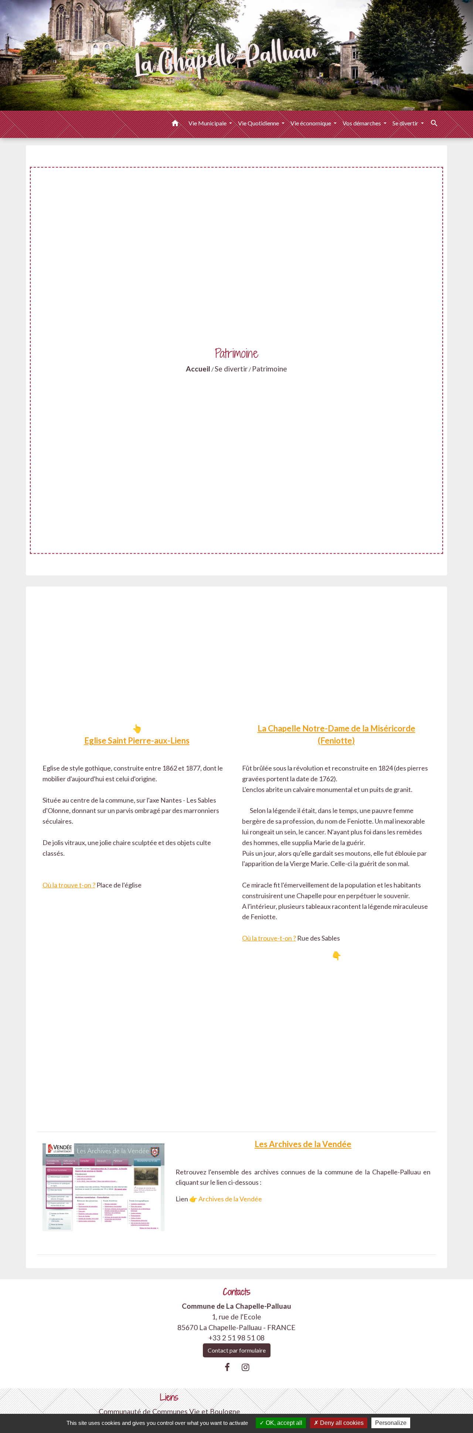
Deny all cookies (341, 1423)
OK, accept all (283, 1423)
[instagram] (245, 1367)
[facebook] (227, 1367)
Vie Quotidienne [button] (259, 123)
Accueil (198, 368)
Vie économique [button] (311, 123)
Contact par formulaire (237, 1350)
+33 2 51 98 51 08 (236, 1337)
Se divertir (231, 368)
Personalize (390, 1423)
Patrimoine (269, 368)
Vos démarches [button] (362, 123)
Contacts (237, 1292)
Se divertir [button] (405, 123)
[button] (175, 124)
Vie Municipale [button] (208, 123)
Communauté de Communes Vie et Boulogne (169, 1411)
